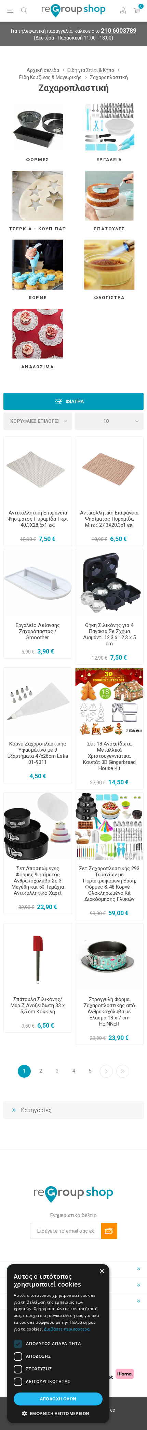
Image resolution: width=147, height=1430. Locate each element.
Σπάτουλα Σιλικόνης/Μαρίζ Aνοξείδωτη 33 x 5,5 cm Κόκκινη (38, 1005)
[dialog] (58, 1343)
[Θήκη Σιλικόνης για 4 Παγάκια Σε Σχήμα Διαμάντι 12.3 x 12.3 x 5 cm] (109, 583)
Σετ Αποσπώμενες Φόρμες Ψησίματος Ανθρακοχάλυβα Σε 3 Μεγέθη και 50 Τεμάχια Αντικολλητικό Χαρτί (38, 880)
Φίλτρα (75, 401)
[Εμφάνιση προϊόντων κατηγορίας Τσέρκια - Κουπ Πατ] (37, 196)
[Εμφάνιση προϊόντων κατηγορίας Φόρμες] (37, 127)
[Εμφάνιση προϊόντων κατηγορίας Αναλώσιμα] (37, 334)
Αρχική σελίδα (43, 70)
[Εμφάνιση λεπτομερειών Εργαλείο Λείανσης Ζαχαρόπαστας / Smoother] (38, 583)
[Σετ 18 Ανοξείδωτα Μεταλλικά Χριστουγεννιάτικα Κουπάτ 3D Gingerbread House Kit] (109, 702)
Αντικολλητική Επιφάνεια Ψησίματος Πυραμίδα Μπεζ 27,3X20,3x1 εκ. (109, 519)
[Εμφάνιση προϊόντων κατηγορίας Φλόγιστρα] (109, 265)
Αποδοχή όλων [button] (58, 1399)
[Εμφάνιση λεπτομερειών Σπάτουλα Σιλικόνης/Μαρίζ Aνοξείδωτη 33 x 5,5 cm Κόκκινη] (38, 957)
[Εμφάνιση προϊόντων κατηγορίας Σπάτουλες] (109, 196)
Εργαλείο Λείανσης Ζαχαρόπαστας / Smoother (38, 631)
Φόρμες (37, 159)
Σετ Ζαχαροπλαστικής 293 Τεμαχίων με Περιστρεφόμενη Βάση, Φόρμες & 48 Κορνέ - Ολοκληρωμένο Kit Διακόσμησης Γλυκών (109, 883)
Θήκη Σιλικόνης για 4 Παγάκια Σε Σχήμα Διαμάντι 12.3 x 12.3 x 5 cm (109, 634)
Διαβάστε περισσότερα (67, 1329)
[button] (58, 1413)
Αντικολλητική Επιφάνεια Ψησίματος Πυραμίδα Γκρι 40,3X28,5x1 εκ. (38, 519)
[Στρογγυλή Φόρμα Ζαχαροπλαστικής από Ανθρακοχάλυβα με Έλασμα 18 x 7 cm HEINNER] (109, 957)
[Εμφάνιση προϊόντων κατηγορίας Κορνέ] (37, 265)
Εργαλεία (109, 159)
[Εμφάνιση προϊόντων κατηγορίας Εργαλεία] (109, 127)
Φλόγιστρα (109, 297)
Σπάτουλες (109, 228)
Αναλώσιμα (37, 366)
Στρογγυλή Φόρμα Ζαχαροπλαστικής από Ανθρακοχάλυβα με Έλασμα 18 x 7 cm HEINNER (109, 1011)
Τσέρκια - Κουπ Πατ (37, 228)
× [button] (101, 1271)
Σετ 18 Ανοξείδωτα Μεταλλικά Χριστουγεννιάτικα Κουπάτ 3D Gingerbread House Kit (109, 756)
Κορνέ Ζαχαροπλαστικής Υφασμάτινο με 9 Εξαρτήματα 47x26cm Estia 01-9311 (38, 753)
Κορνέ (38, 297)
